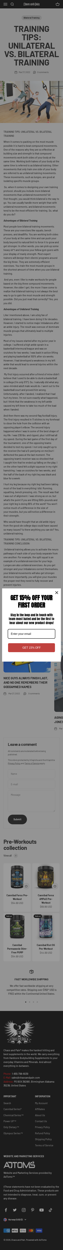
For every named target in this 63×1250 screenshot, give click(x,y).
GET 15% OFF (31, 647)
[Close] (56, 592)
